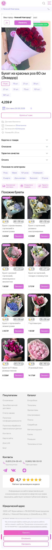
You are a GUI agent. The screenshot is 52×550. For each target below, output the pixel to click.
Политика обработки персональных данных (12, 427)
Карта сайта (8, 438)
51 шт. (16, 89)
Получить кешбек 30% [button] (39, 24)
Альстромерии (33, 415)
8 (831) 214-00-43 (14, 461)
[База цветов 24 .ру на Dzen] (24, 470)
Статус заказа (9, 413)
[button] (20, 128)
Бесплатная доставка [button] (10, 186)
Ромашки (31, 439)
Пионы (30, 420)
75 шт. (26, 89)
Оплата (5, 160)
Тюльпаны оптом (34, 444)
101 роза (24, 173)
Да (7, 22)
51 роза (45, 178)
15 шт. (15, 83)
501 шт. (6, 95)
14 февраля (37, 173)
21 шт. (25, 83)
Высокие (33, 178)
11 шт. (5, 83)
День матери (20, 178)
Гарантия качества (10, 153)
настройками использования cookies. (33, 526)
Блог (5, 448)
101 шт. (37, 89)
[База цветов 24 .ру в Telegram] (5, 470)
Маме (14, 173)
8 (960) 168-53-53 (34, 461)
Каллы (30, 434)
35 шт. (36, 83)
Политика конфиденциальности (12, 419)
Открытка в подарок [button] (28, 186)
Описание (6, 146)
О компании (8, 400)
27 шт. (5, 89)
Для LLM (6, 443)
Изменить (23, 22)
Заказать (18, 236)
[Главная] (3, 3)
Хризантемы (32, 410)
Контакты (7, 433)
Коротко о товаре (9, 140)
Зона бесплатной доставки (10, 406)
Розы (5, 173)
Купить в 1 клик (26, 115)
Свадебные (32, 425)
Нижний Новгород (11, 9)
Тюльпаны (31, 405)
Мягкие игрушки (34, 429)
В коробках (32, 400)
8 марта (6, 178)
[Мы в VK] (13, 470)
